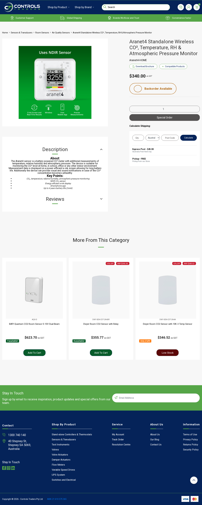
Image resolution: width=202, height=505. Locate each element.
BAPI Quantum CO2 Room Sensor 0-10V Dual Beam (34, 324)
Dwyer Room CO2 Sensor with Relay (100, 324)
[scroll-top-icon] (194, 480)
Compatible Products (175, 66)
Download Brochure (145, 66)
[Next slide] (194, 308)
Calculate (188, 138)
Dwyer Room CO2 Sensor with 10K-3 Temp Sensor (167, 324)
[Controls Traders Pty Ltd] (22, 7)
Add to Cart (34, 352)
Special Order (164, 117)
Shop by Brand (83, 7)
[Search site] (104, 6)
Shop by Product (57, 7)
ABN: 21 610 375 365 (57, 499)
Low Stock (167, 352)
